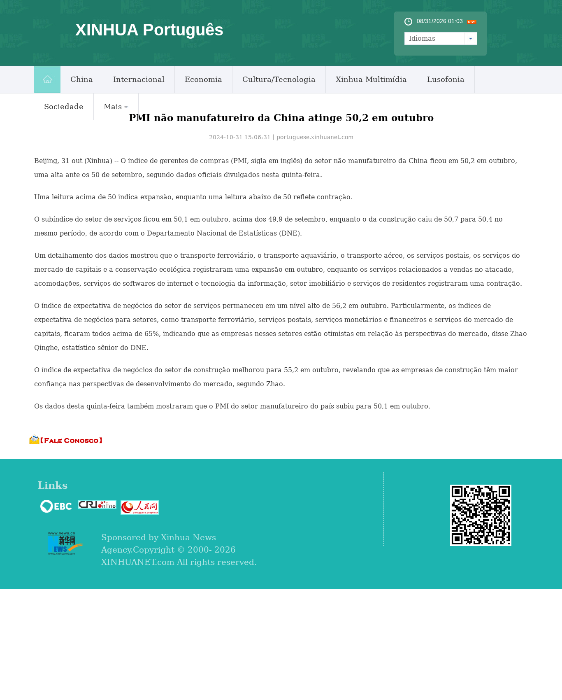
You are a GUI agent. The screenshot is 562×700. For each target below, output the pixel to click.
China (81, 79)
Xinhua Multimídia (371, 79)
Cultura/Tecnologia (279, 79)
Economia (203, 79)
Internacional (139, 79)
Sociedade (64, 106)
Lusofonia (445, 79)
